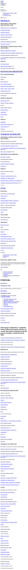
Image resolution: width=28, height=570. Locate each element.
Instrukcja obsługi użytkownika (7, 163)
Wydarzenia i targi (4, 540)
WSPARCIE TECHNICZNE (10, 134)
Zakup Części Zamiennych (6, 151)
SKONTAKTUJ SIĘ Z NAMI (10, 13)
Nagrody (2, 231)
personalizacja (4, 95)
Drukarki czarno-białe (5, 30)
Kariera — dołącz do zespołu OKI (8, 205)
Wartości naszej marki (5, 217)
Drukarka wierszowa (5, 32)
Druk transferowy (4, 81)
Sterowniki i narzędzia (5, 157)
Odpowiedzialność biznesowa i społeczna (9, 200)
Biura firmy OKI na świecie (7, 499)
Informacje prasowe (5, 224)
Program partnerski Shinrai (6, 207)
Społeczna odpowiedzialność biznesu (9, 501)
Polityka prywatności (5, 554)
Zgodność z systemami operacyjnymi (8, 176)
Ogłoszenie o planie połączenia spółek (9, 522)
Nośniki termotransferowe (6, 37)
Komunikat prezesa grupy (6, 236)
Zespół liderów (4, 497)
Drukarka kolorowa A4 (6, 90)
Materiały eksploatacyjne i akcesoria (9, 141)
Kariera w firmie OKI (5, 506)
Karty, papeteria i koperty (6, 84)
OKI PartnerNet (4, 209)
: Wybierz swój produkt (8, 295)
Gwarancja (3, 173)
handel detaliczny (4, 404)
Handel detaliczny (4, 110)
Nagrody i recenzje (5, 543)
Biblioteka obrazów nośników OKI (8, 241)
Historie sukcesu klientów (6, 66)
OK (1, 269)
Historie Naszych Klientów (6, 439)
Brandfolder (3, 122)
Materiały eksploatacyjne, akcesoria (8, 50)
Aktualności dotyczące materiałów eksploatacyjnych (12, 53)
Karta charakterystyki (5, 161)
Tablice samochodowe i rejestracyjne (8, 93)
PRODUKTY (5, 21)
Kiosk (2, 116)
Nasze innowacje (4, 219)
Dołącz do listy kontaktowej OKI (8, 238)
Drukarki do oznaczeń (5, 44)
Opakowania (3, 77)
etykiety (2, 418)
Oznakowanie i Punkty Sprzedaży (8, 425)
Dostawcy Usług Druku (6, 395)
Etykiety (2, 79)
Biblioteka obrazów (5, 545)
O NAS (3, 188)
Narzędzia (3, 129)
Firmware (5, 303)
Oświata (2, 105)
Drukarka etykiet (4, 100)
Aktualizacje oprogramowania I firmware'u (10, 182)
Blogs (2, 227)
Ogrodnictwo (3, 112)
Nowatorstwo (3, 234)
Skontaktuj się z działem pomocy (8, 178)
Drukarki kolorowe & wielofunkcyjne (9, 27)
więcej (2, 212)
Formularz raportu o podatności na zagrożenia (10, 180)
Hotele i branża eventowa (6, 107)
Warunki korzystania (5, 552)
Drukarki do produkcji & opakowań (8, 41)
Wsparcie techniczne (7, 273)
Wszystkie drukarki (5, 64)
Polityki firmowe (4, 515)
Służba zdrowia (4, 114)
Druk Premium (4, 126)
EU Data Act (3, 166)
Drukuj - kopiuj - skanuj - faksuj (7, 88)
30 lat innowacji (4, 196)
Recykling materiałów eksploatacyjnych (9, 55)
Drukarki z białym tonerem (6, 34)
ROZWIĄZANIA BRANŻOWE (12, 71)
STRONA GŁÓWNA (8, 271)
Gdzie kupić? (6, 14)
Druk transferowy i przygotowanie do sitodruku (11, 420)
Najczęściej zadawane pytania (7, 171)
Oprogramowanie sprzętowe (7, 159)
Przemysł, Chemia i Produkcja (7, 103)
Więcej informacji (4, 267)
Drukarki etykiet (4, 39)
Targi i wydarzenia (5, 229)
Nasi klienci (3, 198)
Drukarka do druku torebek (6, 86)
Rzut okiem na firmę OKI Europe (8, 193)
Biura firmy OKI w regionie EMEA (8, 202)
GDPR (2, 524)
